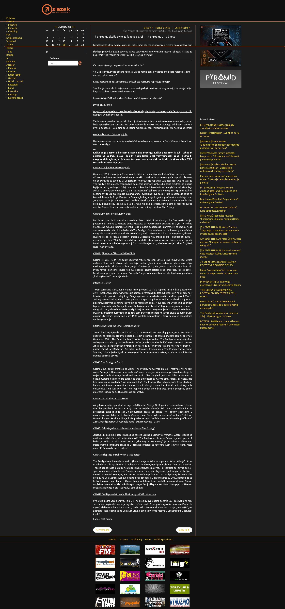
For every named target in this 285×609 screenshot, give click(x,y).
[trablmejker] (155, 562)
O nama (124, 539)
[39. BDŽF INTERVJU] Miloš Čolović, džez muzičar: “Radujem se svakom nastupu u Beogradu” (220, 242)
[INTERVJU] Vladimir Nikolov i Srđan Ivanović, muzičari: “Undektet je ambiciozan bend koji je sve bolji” (218, 167)
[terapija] (105, 562)
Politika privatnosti (163, 539)
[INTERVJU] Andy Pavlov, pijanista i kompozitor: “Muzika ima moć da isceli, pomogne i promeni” (219, 156)
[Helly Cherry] (155, 602)
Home (148, 539)
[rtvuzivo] (180, 602)
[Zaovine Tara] (130, 549)
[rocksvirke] (155, 588)
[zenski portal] (155, 576)
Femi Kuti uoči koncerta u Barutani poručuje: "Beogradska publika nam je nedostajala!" (219, 304)
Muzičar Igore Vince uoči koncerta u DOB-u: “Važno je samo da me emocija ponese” (219, 179)
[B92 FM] (105, 549)
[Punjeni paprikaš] (130, 602)
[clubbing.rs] (180, 549)
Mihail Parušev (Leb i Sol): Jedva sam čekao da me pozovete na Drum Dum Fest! (219, 273)
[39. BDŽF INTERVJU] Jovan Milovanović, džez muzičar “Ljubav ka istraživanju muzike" (220, 253)
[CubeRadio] (180, 576)
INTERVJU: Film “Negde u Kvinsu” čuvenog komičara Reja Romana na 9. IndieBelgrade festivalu (218, 191)
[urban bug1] (180, 562)
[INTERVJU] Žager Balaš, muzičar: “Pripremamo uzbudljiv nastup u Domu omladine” (219, 219)
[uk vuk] (130, 576)
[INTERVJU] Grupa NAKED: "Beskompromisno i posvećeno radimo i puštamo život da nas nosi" (220, 144)
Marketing (136, 539)
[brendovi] (130, 562)
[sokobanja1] (130, 589)
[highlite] (105, 589)
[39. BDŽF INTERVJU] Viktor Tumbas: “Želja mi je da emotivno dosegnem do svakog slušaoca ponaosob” (219, 230)
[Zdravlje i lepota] (180, 589)
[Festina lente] (105, 602)
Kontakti (113, 539)
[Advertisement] (181, 7)
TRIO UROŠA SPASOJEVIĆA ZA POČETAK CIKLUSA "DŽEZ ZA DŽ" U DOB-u (218, 293)
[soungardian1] (105, 576)
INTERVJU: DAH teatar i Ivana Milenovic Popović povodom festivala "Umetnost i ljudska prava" (220, 324)
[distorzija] (155, 549)
